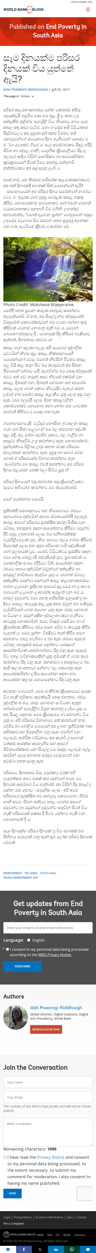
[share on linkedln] (56, 1249)
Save (12, 1193)
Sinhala (26, 96)
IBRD (40, 1235)
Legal (6, 1217)
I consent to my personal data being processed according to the (49, 952)
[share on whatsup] (72, 1249)
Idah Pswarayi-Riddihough (25, 89)
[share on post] (40, 1249)
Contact (81, 1217)
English (38, 940)
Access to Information (49, 1217)
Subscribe (23, 966)
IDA (49, 1235)
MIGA (67, 1235)
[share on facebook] (24, 1249)
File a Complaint (13, 1223)
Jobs (70, 1217)
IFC (58, 1235)
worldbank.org (82, 2)
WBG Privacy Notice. (55, 954)
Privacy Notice (51, 1157)
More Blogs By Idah (46, 1029)
